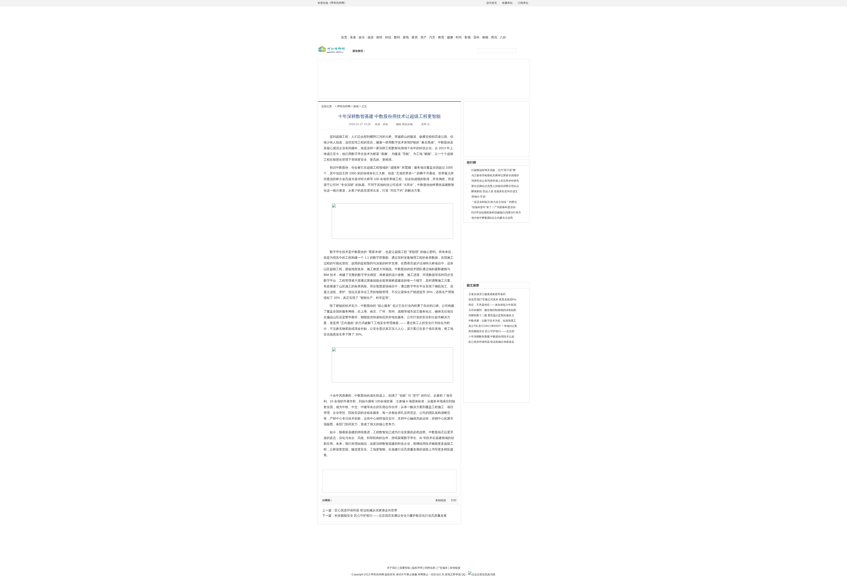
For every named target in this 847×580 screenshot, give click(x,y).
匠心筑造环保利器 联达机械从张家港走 (491, 341)
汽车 (432, 37)
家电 (406, 37)
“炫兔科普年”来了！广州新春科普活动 (493, 207)
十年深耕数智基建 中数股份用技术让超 (491, 336)
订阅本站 (523, 2)
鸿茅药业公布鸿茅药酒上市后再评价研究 (495, 180)
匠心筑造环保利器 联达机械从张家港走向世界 (366, 510)
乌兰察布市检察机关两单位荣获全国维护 (495, 175)
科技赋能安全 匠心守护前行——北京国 (491, 331)
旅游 (370, 37)
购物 (485, 37)
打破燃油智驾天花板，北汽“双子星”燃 (493, 170)
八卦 (503, 37)
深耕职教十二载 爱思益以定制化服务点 (491, 315)
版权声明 (417, 567)
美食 (353, 37)
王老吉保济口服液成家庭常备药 (487, 294)
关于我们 (392, 567)
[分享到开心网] (348, 500)
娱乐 (362, 37)
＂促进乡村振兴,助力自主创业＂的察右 (494, 201)
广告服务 (442, 567)
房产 (423, 37)
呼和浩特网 (343, 106)
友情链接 (455, 567)
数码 (397, 37)
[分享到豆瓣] (339, 500)
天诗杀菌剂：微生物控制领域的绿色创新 (492, 310)
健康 (450, 37)
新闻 (356, 106)
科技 (388, 37)
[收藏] (356, 500)
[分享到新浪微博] (335, 500)
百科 (476, 37)
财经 (379, 37)
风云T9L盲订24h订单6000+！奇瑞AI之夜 (492, 326)
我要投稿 (404, 567)
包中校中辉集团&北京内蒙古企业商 (492, 217)
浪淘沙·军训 (478, 196)
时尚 (459, 37)
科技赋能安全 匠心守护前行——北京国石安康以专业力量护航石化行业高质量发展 (391, 515)
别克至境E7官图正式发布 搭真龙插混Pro (492, 299)
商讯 (494, 37)
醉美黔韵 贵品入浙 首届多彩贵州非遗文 (494, 191)
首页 (344, 37)
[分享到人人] (343, 500)
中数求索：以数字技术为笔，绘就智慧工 (492, 320)
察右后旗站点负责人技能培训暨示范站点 (495, 186)
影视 (468, 37)
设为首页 (491, 2)
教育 (441, 37)
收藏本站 (507, 2)
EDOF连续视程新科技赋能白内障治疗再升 (496, 212)
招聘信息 (430, 567)
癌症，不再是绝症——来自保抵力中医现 (492, 304)
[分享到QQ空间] (352, 500)
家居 (415, 37)
